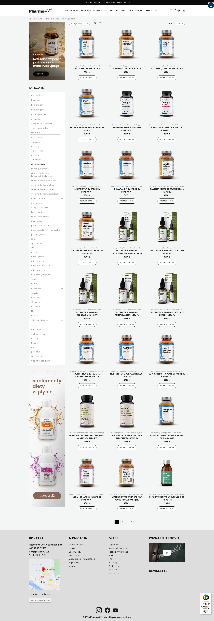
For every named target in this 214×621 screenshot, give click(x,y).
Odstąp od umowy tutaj (40, 600)
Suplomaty (74, 562)
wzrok (33, 279)
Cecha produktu (77, 66)
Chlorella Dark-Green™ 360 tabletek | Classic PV (127, 436)
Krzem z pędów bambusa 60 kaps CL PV (87, 129)
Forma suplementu (40, 168)
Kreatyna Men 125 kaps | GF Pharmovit (127, 129)
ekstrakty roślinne (39, 334)
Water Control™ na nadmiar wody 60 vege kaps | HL (127, 498)
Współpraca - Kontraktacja (82, 559)
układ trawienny (38, 270)
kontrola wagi (37, 212)
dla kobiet (174, 125)
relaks (34, 239)
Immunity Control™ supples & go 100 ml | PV (167, 498)
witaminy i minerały (39, 356)
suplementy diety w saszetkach (45, 194)
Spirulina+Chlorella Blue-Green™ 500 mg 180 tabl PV (87, 436)
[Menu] (210, 594)
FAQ (111, 559)
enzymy (34, 338)
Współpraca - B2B (77, 555)
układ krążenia (37, 257)
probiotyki (35, 352)
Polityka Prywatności (118, 551)
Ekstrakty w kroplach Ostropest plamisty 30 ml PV (127, 252)
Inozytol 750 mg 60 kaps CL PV (167, 69)
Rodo (111, 555)
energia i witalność (39, 207)
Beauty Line (36, 95)
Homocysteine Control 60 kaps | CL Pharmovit (167, 436)
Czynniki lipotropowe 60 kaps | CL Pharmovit (167, 375)
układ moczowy (38, 261)
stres (33, 248)
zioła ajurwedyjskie (39, 128)
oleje (33, 347)
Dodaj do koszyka (87, 78)
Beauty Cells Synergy (91, 11)
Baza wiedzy (122, 11)
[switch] (205, 611)
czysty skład (95, 66)
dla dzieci (35, 142)
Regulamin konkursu (118, 548)
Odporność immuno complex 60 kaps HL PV (87, 252)
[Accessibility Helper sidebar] (211, 5)
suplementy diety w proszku (43, 189)
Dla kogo (55, 19)
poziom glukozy (38, 234)
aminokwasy (115, 186)
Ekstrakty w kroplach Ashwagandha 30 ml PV (127, 313)
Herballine (35, 306)
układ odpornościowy (41, 265)
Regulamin (114, 544)
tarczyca (35, 252)
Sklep (149, 11)
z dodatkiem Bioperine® (41, 123)
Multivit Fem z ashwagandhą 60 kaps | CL (127, 375)
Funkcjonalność (38, 198)
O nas (65, 11)
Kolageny (109, 11)
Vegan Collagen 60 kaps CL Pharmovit (87, 498)
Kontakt (139, 11)
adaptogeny (37, 203)
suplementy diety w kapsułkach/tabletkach (41, 174)
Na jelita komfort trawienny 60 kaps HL (167, 190)
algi (70, 433)
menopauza (36, 221)
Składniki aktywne (39, 320)
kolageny (35, 343)
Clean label (87, 66)
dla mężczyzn (131, 66)
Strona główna (35, 19)
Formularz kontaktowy (39, 594)
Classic (75, 433)
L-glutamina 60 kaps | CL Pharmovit (127, 190)
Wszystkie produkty (40, 360)
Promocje (113, 562)
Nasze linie (36, 288)
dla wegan (36, 160)
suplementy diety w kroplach (44, 180)
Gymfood (35, 302)
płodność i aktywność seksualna (45, 230)
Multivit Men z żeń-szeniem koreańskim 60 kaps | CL (87, 375)
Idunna (34, 283)
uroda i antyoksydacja (41, 274)
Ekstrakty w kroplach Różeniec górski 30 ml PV (167, 313)
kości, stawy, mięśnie (40, 216)
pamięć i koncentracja (41, 225)
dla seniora (141, 66)
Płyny (33, 311)
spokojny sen (37, 243)
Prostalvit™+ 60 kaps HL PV (127, 69)
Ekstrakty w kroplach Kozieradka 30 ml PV (87, 313)
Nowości (74, 11)
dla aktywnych (128, 125)
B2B (131, 11)
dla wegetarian (38, 164)
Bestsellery (36, 100)
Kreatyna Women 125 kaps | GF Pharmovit (166, 129)
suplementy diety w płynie (42, 185)
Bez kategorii (37, 105)
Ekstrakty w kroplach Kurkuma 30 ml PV (167, 252)
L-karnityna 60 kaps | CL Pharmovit (87, 190)
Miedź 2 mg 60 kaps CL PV (87, 69)
